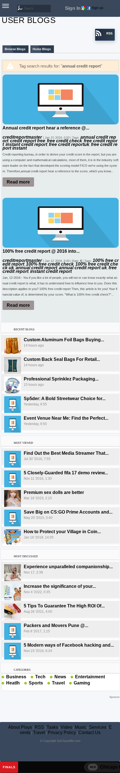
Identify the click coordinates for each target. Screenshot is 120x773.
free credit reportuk (69, 144)
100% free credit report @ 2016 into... (41, 251)
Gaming (82, 683)
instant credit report (26, 144)
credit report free (27, 140)
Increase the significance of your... (60, 586)
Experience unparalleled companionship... (68, 566)
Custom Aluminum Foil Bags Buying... (64, 339)
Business (16, 676)
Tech (40, 676)
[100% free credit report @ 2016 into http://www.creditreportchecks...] (61, 222)
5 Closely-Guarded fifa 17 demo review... (66, 472)
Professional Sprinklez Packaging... (61, 379)
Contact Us (89, 732)
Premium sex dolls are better (54, 492)
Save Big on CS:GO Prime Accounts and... (68, 512)
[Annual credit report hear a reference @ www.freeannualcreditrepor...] (61, 99)
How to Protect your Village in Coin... (62, 531)
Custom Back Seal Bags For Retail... (62, 359)
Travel (58, 683)
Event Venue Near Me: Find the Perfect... (66, 418)
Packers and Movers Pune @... (56, 625)
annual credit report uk (83, 267)
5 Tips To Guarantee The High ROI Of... (64, 605)
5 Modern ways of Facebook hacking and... (69, 645)
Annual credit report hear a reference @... (46, 128)
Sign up (97, 8)
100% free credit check (50, 264)
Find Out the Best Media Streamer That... (66, 453)
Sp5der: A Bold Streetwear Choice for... (64, 398)
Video (66, 727)
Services (97, 727)
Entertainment (90, 676)
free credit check (64, 140)
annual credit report (36, 267)
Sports (36, 683)
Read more (18, 182)
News (60, 676)
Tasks (52, 727)
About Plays (20, 727)
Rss (28, 676)
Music (81, 727)
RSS (39, 727)
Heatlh (13, 683)
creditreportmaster (23, 137)
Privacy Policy (62, 732)
